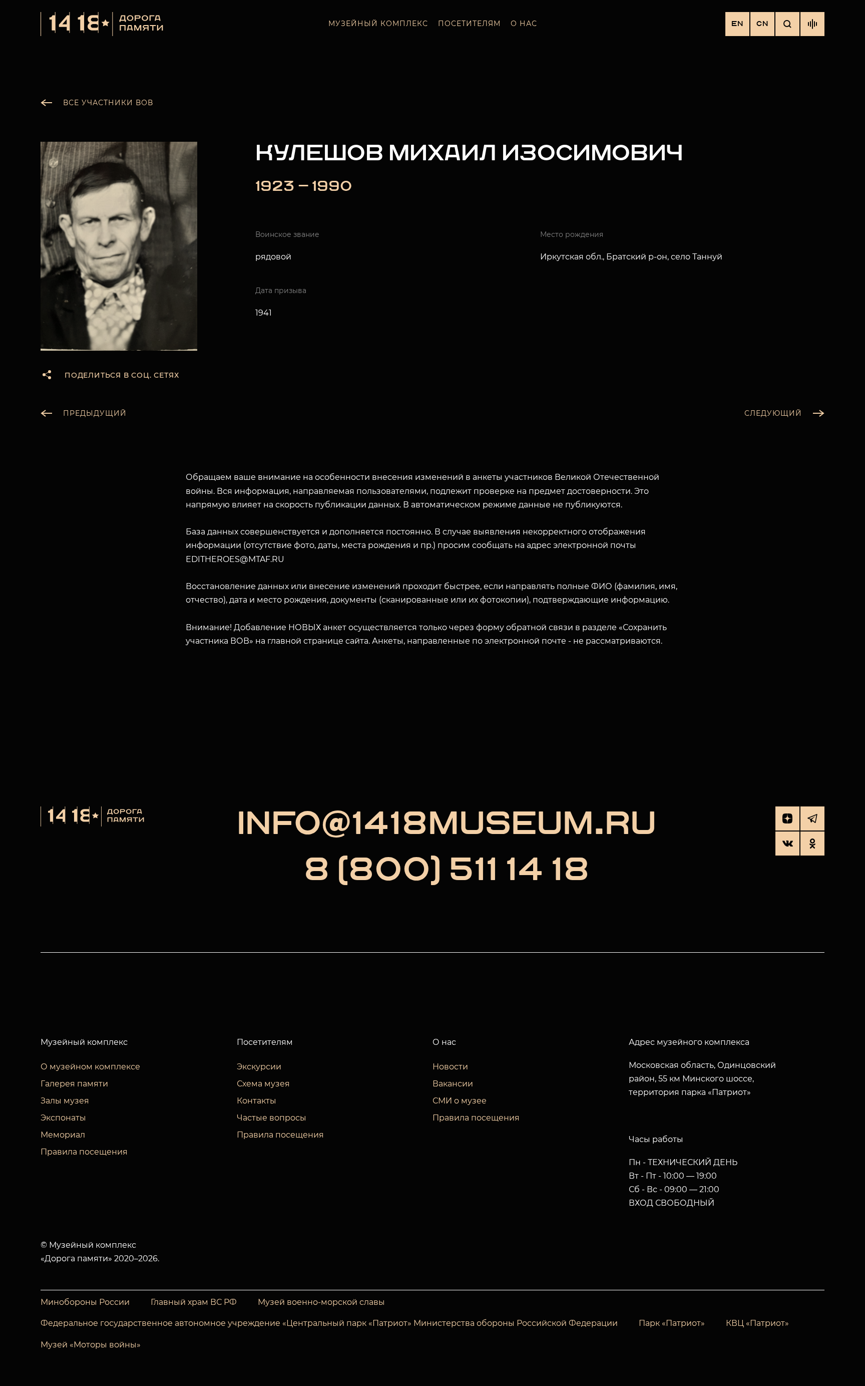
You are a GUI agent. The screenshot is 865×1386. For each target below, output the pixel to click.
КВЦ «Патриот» (757, 1323)
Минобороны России (85, 1302)
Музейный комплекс (378, 23)
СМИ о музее (459, 1100)
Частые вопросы (271, 1118)
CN (762, 24)
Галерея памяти (74, 1083)
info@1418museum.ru (446, 824)
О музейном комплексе (90, 1066)
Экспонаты (63, 1118)
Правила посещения (84, 1152)
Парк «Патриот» (672, 1323)
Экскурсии (259, 1066)
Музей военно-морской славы (321, 1302)
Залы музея (65, 1100)
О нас (524, 23)
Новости (450, 1066)
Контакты (256, 1100)
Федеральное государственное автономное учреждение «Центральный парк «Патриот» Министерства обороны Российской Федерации (329, 1323)
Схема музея (263, 1083)
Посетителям (469, 23)
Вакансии (452, 1083)
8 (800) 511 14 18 (446, 871)
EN (737, 24)
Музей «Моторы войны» (91, 1344)
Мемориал (63, 1135)
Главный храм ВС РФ (194, 1302)
